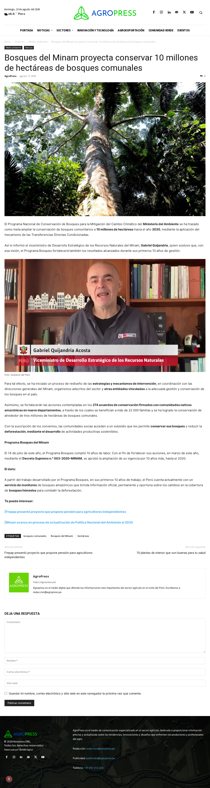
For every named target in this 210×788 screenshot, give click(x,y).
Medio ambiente (38, 41)
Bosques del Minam (62, 535)
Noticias (29, 47)
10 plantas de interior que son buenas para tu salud (171, 553)
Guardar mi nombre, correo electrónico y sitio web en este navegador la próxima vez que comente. (75, 693)
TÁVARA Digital (26, 749)
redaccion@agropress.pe (100, 748)
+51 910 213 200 (94, 767)
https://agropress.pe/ (44, 582)
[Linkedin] (169, 12)
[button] (201, 12)
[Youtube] (192, 12)
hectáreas (83, 535)
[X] (184, 12)
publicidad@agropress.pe (100, 758)
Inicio (8, 41)
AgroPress (10, 76)
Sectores (20, 41)
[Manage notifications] (9, 779)
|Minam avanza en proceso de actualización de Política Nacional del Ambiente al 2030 (69, 522)
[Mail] (176, 12)
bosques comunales (35, 535)
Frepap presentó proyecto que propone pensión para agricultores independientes (48, 555)
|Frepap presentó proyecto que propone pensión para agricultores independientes (65, 512)
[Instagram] (161, 12)
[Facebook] (153, 12)
